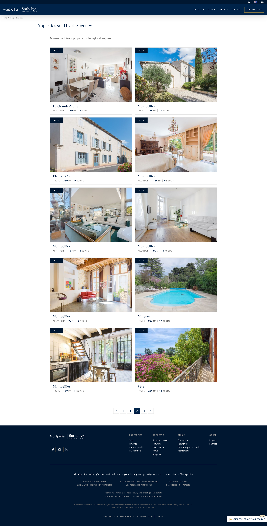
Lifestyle (133, 443)
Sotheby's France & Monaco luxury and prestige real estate (133, 493)
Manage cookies (145, 516)
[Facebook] (53, 449)
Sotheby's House (160, 440)
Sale (196, 9)
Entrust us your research (189, 447)
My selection (135, 450)
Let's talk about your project (249, 519)
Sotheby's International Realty (147, 496)
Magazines (157, 454)
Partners (213, 443)
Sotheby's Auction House (117, 496)
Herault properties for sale (178, 484)
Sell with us (254, 9)
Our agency (183, 440)
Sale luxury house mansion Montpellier (94, 484)
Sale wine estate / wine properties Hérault (139, 481)
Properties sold (136, 447)
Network (156, 443)
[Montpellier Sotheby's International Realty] (20, 10)
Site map (161, 516)
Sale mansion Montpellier (94, 481)
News (155, 450)
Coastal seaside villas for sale (139, 484)
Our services (158, 447)
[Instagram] (59, 449)
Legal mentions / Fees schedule (118, 516)
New (262, 516)
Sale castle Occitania (178, 481)
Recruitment (183, 450)
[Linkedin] (66, 449)
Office (236, 9)
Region (224, 9)
